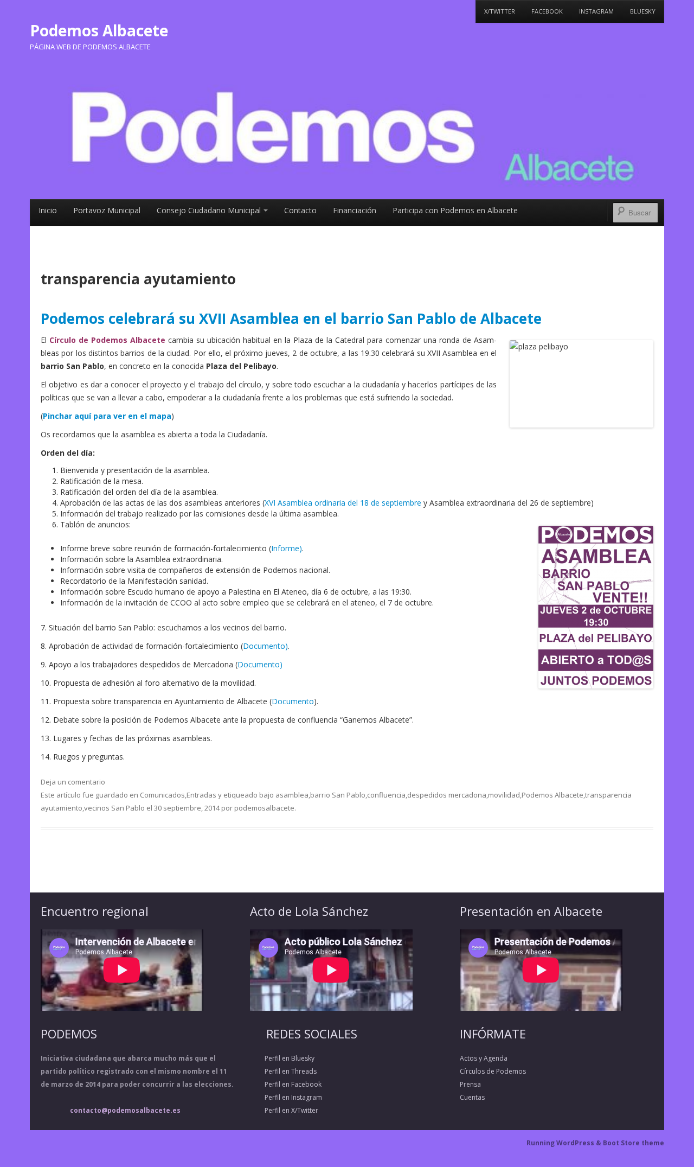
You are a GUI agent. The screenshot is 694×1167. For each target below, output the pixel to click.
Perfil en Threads (283, 1071)
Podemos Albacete (99, 30)
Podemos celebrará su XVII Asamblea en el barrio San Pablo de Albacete (291, 318)
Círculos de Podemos (493, 1071)
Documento (293, 701)
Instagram (596, 11)
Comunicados (162, 795)
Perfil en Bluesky (282, 1058)
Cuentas (472, 1097)
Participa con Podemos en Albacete (455, 210)
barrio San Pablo (337, 795)
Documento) (265, 646)
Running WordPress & (564, 1142)
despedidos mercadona (446, 795)
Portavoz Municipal (106, 210)
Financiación (354, 210)
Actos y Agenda (483, 1058)
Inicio (47, 210)
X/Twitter (499, 11)
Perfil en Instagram (286, 1097)
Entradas (201, 795)
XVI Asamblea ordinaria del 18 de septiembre (344, 503)
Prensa (470, 1084)
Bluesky (643, 11)
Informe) (286, 548)
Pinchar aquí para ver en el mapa (107, 416)
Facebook (547, 11)
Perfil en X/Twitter (284, 1110)
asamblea (292, 795)
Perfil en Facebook (286, 1084)
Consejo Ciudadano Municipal (209, 210)
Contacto (300, 210)
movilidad (504, 795)
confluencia (386, 795)
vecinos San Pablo (114, 808)
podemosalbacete (264, 808)
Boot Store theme (633, 1142)
